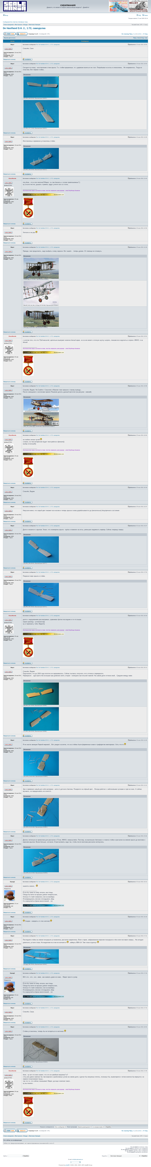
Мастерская (18, 24)
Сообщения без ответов (10, 22)
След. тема (144, 37)
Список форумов (9, 24)
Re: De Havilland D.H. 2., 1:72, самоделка (48, 44)
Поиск (146, 15)
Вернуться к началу (9, 59)
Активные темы (23, 22)
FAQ (139, 15)
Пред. (131, 34)
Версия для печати (9, 37)
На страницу (125, 34)
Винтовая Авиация (34, 24)
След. (146, 34)
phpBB (67, 1165)
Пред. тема (136, 37)
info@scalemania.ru (77, 1159)
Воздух (25, 24)
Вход (6, 15)
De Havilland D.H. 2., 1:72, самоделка (24, 28)
